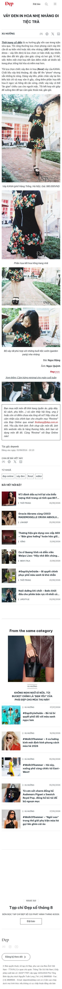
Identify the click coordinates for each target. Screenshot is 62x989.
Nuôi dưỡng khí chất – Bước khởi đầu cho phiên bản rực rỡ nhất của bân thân (38, 594)
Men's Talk (25, 561)
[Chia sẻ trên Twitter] (53, 33)
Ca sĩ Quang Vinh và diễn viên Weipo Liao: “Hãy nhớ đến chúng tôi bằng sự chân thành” (37, 556)
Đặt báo (36, 4)
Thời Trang (25, 503)
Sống (22, 542)
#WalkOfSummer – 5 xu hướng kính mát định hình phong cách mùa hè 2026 (41, 742)
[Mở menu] (55, 3)
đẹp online (8, 476)
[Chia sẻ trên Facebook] (41, 33)
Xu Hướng (8, 33)
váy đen (21, 476)
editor (39, 476)
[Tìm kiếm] (46, 4)
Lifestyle (24, 599)
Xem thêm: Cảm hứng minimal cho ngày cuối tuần (31, 377)
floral (30, 476)
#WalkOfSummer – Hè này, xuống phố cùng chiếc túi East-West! (41, 768)
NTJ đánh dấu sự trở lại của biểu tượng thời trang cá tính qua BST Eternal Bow (37, 498)
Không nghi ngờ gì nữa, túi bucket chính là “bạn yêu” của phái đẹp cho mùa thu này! (32, 696)
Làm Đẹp (24, 522)
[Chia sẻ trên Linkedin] (58, 33)
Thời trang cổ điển (12, 42)
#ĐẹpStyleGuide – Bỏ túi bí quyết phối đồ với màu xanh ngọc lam (39, 717)
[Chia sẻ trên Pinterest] (47, 33)
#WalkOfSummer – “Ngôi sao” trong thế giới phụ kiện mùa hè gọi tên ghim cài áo (41, 820)
